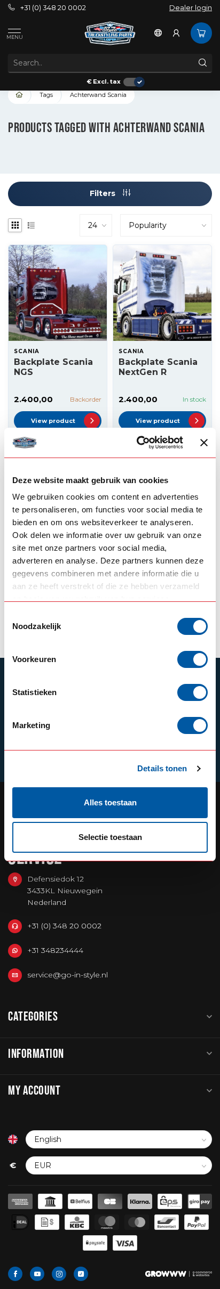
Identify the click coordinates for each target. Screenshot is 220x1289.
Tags (46, 95)
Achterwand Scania (98, 95)
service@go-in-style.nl (67, 975)
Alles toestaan (110, 802)
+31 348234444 (55, 950)
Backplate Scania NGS (53, 367)
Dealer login (190, 8)
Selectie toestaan (110, 837)
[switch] (192, 659)
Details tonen (162, 768)
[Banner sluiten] (204, 442)
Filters (103, 193)
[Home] (20, 95)
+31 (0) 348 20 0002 (53, 8)
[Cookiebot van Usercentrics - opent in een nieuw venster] (138, 443)
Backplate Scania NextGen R (158, 367)
